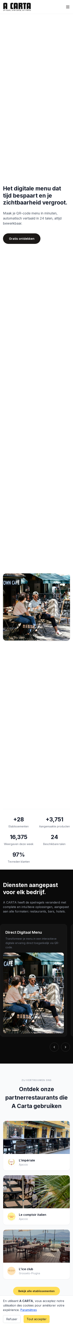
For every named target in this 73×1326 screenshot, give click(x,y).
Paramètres (28, 1310)
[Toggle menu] (68, 7)
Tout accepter (37, 1319)
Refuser (11, 1319)
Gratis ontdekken (21, 238)
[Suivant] (65, 1047)
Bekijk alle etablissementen (36, 1291)
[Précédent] (54, 1047)
